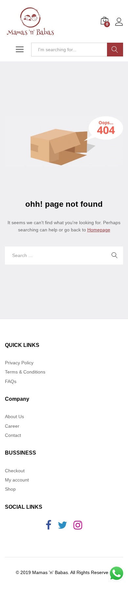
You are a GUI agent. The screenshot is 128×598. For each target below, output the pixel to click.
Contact (13, 435)
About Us (14, 416)
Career (12, 426)
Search (115, 49)
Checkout (15, 470)
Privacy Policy (19, 362)
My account (17, 479)
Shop (10, 489)
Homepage (98, 229)
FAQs (10, 381)
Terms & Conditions (25, 371)
